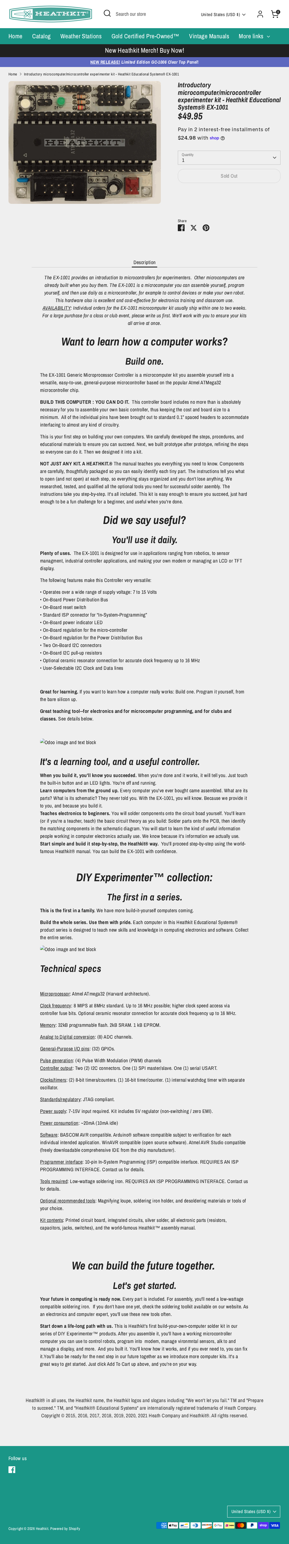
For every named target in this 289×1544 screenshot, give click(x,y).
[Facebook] (11, 1469)
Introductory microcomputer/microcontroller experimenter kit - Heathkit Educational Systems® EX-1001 (101, 74)
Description (144, 262)
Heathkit (42, 1528)
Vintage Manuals (209, 36)
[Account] (260, 14)
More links (252, 36)
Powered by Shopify (65, 1528)
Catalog (41, 36)
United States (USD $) (220, 14)
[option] (144, 50)
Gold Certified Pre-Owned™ (145, 36)
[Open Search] (107, 13)
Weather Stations (81, 36)
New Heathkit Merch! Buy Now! (144, 50)
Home (15, 36)
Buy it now (229, 193)
